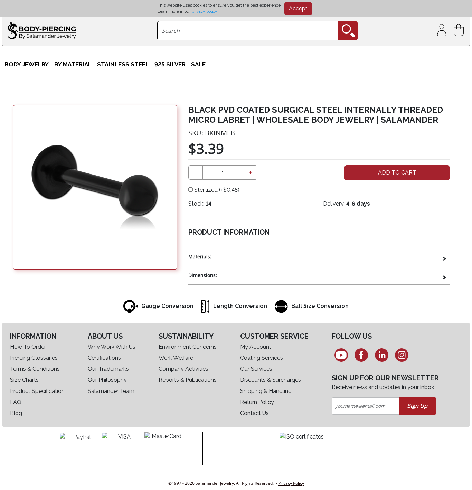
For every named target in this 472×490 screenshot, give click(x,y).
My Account (255, 346)
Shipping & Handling (266, 391)
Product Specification (37, 391)
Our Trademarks (108, 369)
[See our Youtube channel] (341, 354)
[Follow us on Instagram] (402, 354)
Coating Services (261, 358)
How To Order (28, 346)
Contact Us (254, 413)
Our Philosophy (107, 380)
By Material (73, 64)
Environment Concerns (188, 346)
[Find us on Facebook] (361, 354)
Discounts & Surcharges (270, 380)
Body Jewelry (26, 64)
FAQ (15, 402)
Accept (298, 8)
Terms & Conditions (35, 369)
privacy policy (204, 11)
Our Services (256, 369)
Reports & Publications (188, 380)
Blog (16, 413)
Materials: (199, 256)
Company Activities (183, 369)
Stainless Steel (123, 64)
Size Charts (24, 380)
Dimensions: (202, 275)
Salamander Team (111, 391)
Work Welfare (176, 358)
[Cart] (460, 30)
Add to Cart (397, 172)
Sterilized (216, 190)
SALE (198, 64)
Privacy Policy (291, 483)
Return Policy (257, 402)
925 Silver (170, 64)
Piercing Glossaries (34, 358)
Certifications (104, 358)
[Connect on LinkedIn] (381, 354)
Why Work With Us (111, 346)
